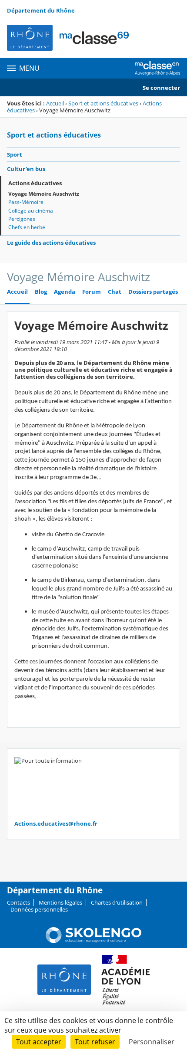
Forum (91, 291)
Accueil (55, 103)
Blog (41, 291)
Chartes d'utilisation (117, 902)
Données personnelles (39, 909)
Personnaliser (151, 1041)
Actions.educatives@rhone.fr (55, 823)
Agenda (64, 291)
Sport (14, 154)
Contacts (18, 902)
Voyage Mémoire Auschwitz (43, 193)
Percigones (21, 219)
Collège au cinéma (30, 210)
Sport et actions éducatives (103, 103)
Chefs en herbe (26, 227)
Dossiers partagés (153, 291)
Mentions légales (60, 902)
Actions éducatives (35, 183)
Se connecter (161, 88)
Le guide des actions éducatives (51, 242)
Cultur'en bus (26, 169)
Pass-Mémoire (25, 202)
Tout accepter (38, 1041)
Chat (114, 291)
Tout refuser (95, 1041)
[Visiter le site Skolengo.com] (93, 941)
